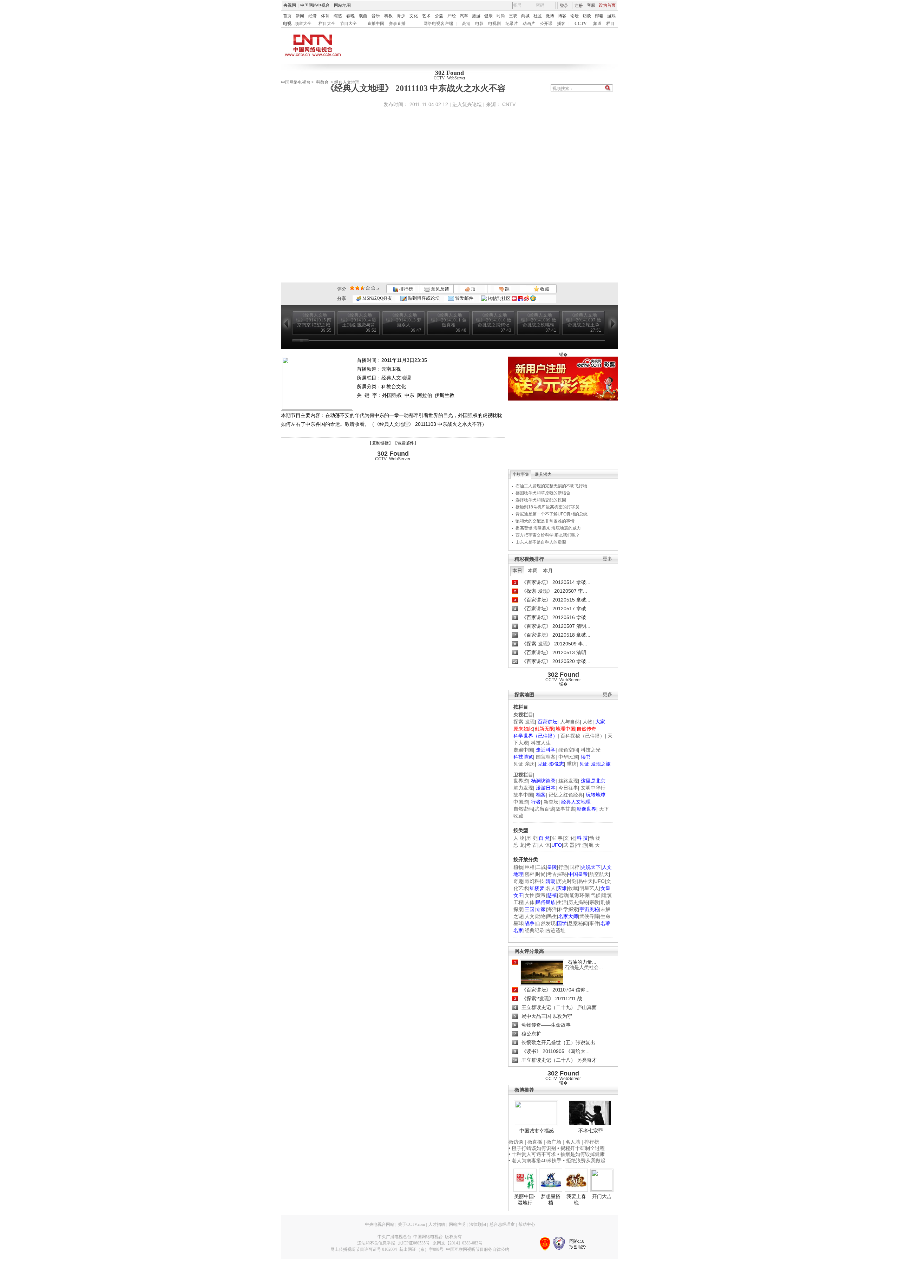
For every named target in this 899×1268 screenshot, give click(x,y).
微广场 (553, 1142)
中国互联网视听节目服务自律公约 (477, 1249)
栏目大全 (327, 23)
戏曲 (363, 15)
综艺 (338, 15)
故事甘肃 (565, 809)
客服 (591, 5)
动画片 (529, 23)
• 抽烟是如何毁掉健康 (581, 1154)
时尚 (501, 15)
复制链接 (380, 443)
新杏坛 (551, 802)
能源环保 (579, 895)
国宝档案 (546, 757)
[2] (352, 288)
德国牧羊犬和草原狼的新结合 (543, 492)
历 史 (531, 838)
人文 (529, 916)
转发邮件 (463, 298)
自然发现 (546, 923)
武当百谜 (544, 809)
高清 (466, 23)
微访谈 (515, 1142)
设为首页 (607, 5)
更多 (607, 558)
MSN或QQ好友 (376, 298)
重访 (572, 764)
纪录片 (511, 23)
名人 (551, 888)
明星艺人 (589, 888)
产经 (451, 15)
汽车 (464, 15)
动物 (541, 916)
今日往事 (568, 788)
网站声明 (457, 1224)
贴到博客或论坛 (423, 298)
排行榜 (405, 289)
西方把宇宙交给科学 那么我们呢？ (548, 535)
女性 (529, 895)
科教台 (322, 82)
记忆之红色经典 (566, 795)
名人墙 (572, 1142)
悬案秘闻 (578, 923)
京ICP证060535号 (414, 1243)
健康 (488, 15)
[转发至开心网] (514, 298)
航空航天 (599, 874)
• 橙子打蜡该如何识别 (532, 1148)
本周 (533, 570)
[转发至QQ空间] (533, 298)
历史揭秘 (578, 902)
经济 (312, 15)
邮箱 (599, 15)
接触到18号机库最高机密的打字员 (547, 507)
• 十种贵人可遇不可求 (532, 1154)
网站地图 (342, 5)
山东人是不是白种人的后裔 (541, 542)
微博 (550, 15)
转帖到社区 (499, 298)
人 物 (519, 838)
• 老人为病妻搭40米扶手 (535, 1160)
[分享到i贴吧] (520, 298)
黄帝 (541, 895)
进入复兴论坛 (467, 104)
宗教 (594, 902)
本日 (517, 570)
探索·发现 (524, 721)
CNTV (509, 104)
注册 (579, 5)
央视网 (289, 5)
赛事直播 (397, 23)
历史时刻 (567, 881)
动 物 (595, 838)
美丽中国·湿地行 (525, 1199)
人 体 (544, 845)
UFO (599, 881)
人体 (529, 902)
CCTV (581, 23)
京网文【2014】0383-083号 (458, 1243)
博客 (562, 15)
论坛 (574, 15)
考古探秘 (557, 874)
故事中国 (523, 795)
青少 (401, 15)
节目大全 (348, 23)
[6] (362, 288)
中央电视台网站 (379, 1224)
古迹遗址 (555, 930)
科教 (388, 15)
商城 (525, 15)
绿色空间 (568, 750)
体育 (325, 15)
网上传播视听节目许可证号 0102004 (363, 1249)
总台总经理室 (502, 1224)
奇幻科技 (534, 881)
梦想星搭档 (550, 1199)
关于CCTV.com (411, 1224)
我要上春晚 (576, 1199)
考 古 (531, 845)
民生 (552, 916)
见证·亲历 (524, 764)
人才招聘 (436, 1224)
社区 (537, 15)
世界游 (520, 780)
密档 (529, 874)
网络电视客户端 (438, 23)
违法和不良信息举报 (376, 1243)
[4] (357, 288)
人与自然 (570, 721)
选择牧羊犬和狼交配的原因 (541, 500)
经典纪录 (534, 930)
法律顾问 (477, 1224)
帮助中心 (526, 1224)
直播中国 (375, 23)
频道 (597, 23)
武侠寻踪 (589, 916)
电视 (287, 23)
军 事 (557, 838)
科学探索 (568, 909)
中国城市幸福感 (536, 1130)
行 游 (581, 845)
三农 (513, 15)
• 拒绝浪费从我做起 (584, 1160)
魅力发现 (523, 788)
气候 (596, 895)
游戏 (611, 15)
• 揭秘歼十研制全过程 (581, 1148)
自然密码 (523, 809)
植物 (518, 867)
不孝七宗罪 (590, 1130)
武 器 (569, 845)
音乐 (376, 15)
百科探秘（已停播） (582, 736)
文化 (413, 15)
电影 (479, 23)
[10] (373, 288)
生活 (562, 902)
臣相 (529, 867)
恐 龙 (519, 845)
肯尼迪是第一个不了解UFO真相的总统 (552, 514)
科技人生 (541, 743)
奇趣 (518, 881)
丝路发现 (568, 780)
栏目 (610, 23)
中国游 (520, 802)
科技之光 (591, 750)
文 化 (569, 838)
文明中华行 (593, 788)
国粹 (574, 867)
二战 (541, 867)
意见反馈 (439, 289)
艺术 (426, 15)
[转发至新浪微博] (526, 298)
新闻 (300, 15)
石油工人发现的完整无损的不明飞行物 (551, 485)
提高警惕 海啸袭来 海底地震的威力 (548, 528)
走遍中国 (523, 750)
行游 (563, 867)
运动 (563, 895)
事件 (594, 923)
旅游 (476, 15)
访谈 (587, 15)
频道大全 (303, 23)
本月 (548, 570)
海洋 (552, 909)
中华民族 (568, 757)
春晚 (350, 15)
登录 (564, 5)
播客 (561, 23)
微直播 (534, 1142)
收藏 (544, 289)
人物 (587, 721)
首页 (287, 15)
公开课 (546, 23)
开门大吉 (602, 1196)
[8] (367, 288)
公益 (439, 15)
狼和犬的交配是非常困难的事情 (545, 521)
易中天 (585, 881)
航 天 (594, 845)
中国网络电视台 (315, 5)
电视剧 (494, 23)
